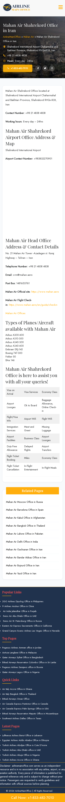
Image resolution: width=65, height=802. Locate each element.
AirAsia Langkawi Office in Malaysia (19, 652)
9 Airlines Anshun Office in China (18, 606)
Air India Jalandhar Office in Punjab (19, 611)
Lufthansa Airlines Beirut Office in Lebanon (22, 735)
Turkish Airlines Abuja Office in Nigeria (21, 755)
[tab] (60, 7)
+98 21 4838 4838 (17, 55)
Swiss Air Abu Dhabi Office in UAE (19, 616)
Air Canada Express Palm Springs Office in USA (25, 708)
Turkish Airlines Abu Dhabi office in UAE (21, 750)
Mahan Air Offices (15, 313)
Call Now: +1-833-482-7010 (32, 797)
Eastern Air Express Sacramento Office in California (27, 625)
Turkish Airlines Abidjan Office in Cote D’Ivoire (24, 745)
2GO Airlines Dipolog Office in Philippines (22, 601)
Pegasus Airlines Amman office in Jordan (21, 647)
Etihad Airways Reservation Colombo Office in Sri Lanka (29, 662)
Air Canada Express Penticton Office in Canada (25, 703)
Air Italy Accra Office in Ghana (17, 689)
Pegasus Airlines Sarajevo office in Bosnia (22, 667)
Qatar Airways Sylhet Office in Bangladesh (22, 657)
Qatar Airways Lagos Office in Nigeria (20, 672)
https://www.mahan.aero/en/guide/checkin (33, 305)
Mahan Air (28, 37)
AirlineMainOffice (12, 37)
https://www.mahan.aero (45, 291)
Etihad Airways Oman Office (15, 699)
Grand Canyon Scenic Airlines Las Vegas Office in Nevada (31, 630)
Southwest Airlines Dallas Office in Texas (21, 718)
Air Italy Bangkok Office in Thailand (19, 694)
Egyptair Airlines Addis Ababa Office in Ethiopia (25, 740)
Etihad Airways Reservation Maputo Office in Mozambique (30, 713)
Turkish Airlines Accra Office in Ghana (20, 759)
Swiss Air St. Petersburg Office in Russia (22, 621)
